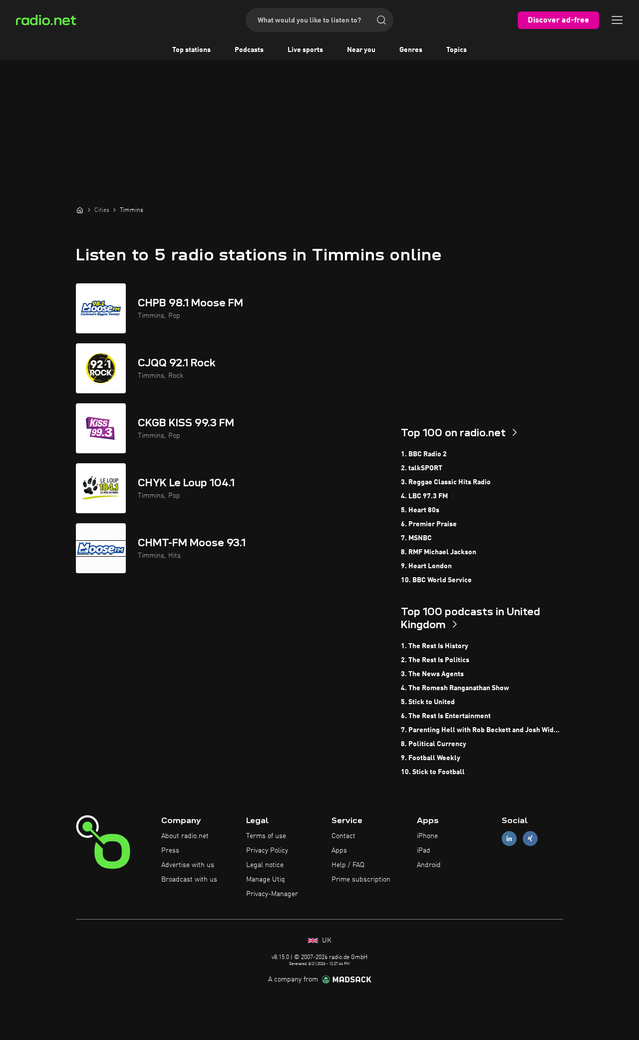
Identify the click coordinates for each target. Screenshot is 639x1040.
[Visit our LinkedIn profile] (509, 839)
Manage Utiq (265, 879)
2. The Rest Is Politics (435, 660)
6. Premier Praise (429, 524)
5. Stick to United (428, 702)
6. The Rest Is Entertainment (446, 716)
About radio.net (185, 836)
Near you (361, 49)
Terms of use (266, 836)
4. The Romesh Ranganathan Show (455, 688)
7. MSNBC (416, 538)
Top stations (191, 49)
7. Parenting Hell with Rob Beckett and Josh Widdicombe (482, 730)
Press (170, 850)
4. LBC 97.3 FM (424, 496)
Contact (343, 836)
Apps (339, 850)
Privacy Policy (267, 850)
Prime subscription (360, 879)
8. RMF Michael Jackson (438, 552)
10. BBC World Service (436, 580)
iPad (423, 850)
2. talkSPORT (421, 468)
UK (325, 940)
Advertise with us (187, 865)
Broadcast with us (189, 879)
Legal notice (265, 865)
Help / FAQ (347, 865)
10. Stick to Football (433, 772)
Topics (456, 49)
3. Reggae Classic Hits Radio (446, 482)
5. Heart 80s (420, 510)
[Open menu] (617, 20)
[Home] (80, 210)
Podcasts (249, 49)
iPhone (427, 836)
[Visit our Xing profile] (530, 839)
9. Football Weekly (430, 758)
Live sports (305, 49)
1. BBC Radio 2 (424, 454)
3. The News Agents (432, 674)
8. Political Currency (433, 744)
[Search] (381, 20)
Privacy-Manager (272, 894)
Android (429, 865)
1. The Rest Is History (434, 646)
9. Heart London (426, 566)
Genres (410, 49)
